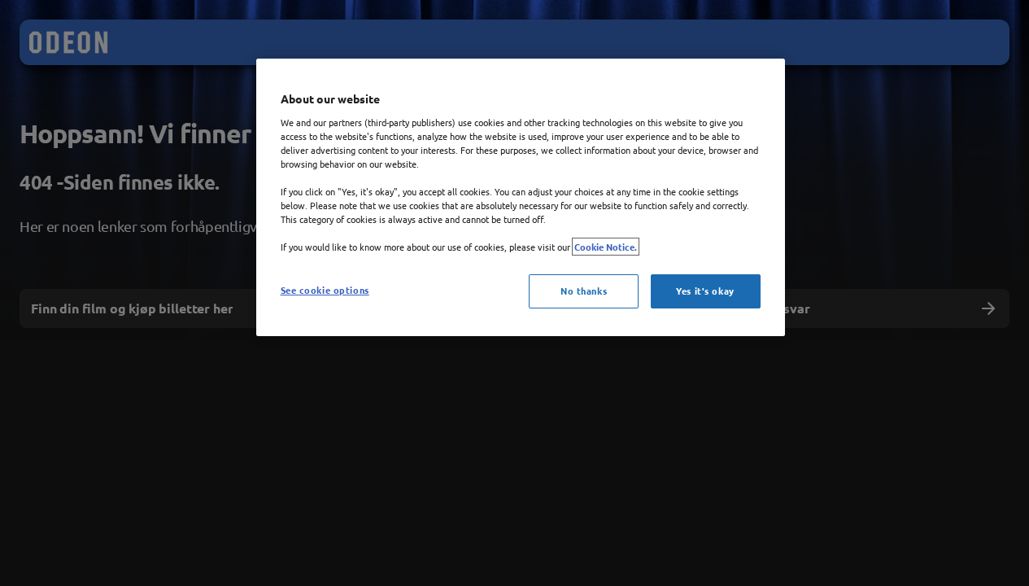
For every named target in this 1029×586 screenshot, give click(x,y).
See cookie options (325, 289)
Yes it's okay (705, 290)
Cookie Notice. (605, 246)
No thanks (583, 290)
